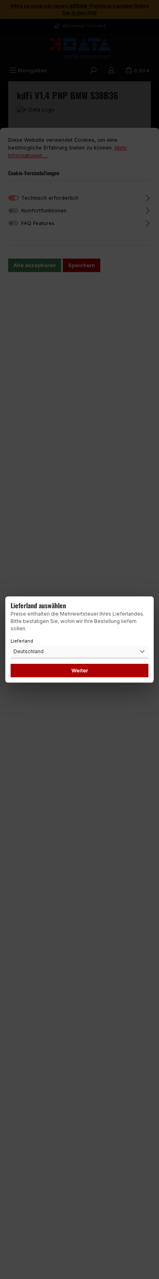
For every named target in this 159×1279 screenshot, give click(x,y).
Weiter (79, 670)
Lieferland (22, 641)
